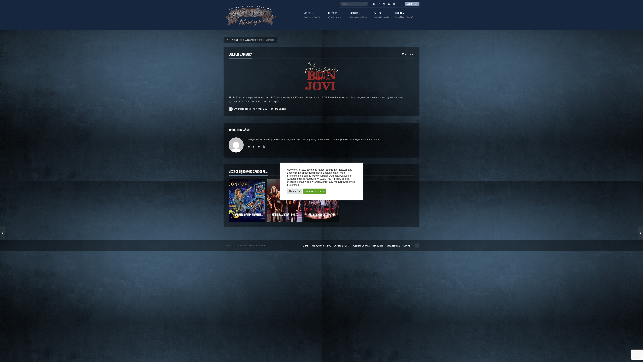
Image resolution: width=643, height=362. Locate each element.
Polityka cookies (361, 245)
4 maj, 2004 (262, 108)
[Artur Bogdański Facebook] (254, 146)
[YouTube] (384, 4)
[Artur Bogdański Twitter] (259, 146)
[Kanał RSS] (394, 4)
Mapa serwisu (393, 245)
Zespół (312, 15)
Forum (404, 15)
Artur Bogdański (242, 108)
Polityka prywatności (338, 245)
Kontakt (407, 245)
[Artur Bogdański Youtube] (264, 146)
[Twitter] (389, 4)
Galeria (381, 15)
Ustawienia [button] (294, 191)
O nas (305, 245)
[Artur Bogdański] (248, 146)
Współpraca (317, 245)
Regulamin (378, 245)
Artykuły (335, 15)
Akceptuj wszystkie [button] (314, 191)
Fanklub (358, 15)
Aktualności (280, 108)
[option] (247, 200)
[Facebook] (374, 4)
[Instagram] (379, 4)
